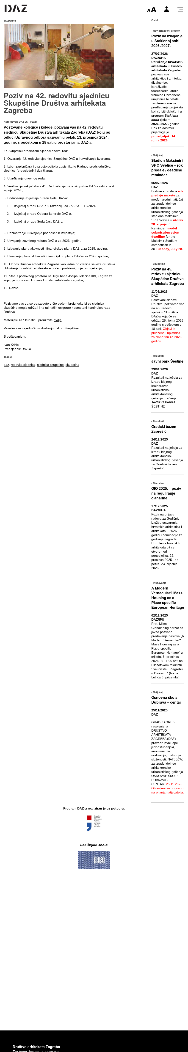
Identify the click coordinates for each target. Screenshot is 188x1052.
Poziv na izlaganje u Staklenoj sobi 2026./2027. (166, 40)
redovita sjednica (23, 364)
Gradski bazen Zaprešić (163, 429)
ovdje (57, 320)
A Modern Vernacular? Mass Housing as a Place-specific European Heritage (167, 597)
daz (6, 364)
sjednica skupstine (50, 364)
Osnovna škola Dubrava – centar (166, 700)
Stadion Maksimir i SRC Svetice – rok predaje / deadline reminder (167, 167)
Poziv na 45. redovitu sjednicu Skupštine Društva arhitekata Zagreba (167, 276)
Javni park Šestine (167, 361)
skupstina (72, 364)
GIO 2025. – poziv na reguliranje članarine (166, 493)
